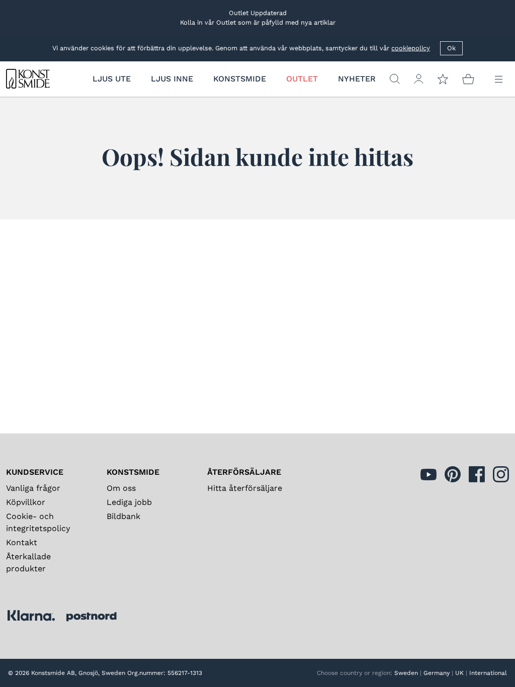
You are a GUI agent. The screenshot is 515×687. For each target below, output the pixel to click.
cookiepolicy (410, 48)
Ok (451, 48)
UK (459, 672)
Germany (436, 672)
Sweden (406, 672)
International (488, 672)
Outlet (302, 78)
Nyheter (357, 78)
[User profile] (418, 79)
